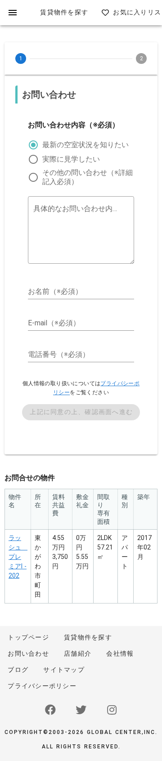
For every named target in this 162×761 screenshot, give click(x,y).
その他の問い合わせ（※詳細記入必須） (87, 177)
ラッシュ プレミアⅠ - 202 (18, 556)
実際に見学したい (71, 159)
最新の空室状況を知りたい (85, 144)
